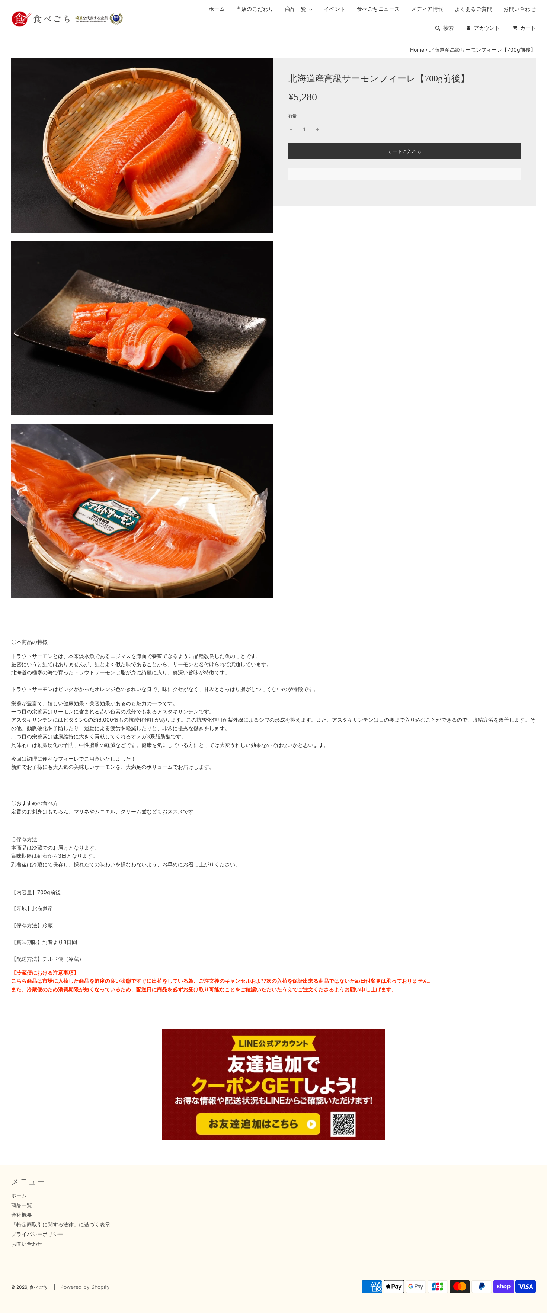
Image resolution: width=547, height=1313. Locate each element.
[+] (317, 129)
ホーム (19, 1195)
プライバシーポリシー (37, 1234)
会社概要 (21, 1214)
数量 (292, 116)
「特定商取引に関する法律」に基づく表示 (60, 1224)
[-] (291, 129)
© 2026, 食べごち (29, 1287)
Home (417, 49)
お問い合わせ (26, 1243)
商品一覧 (21, 1205)
